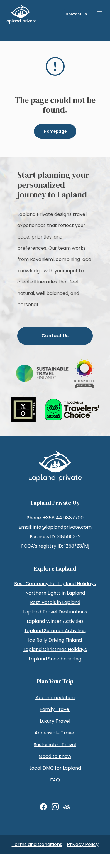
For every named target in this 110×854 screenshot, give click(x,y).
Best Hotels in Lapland (55, 602)
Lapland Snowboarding (55, 658)
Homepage (55, 131)
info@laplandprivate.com (62, 527)
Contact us (76, 13)
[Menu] (99, 14)
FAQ (55, 779)
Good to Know (55, 756)
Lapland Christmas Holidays (55, 649)
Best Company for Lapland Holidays (55, 583)
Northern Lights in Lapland (55, 593)
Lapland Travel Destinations (55, 611)
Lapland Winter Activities (55, 621)
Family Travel (55, 709)
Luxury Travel (55, 721)
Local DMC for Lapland (55, 768)
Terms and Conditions (37, 844)
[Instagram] (55, 807)
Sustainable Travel (55, 744)
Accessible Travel (55, 732)
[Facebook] (43, 807)
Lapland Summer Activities (55, 630)
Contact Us (55, 335)
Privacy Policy (83, 844)
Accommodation (55, 697)
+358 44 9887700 (63, 517)
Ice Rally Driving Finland (55, 640)
